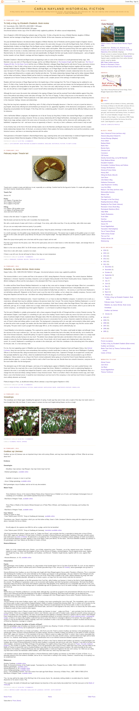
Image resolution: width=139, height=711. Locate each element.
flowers (13, 441)
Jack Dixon (104, 177)
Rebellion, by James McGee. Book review (22, 269)
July (106, 281)
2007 (105, 326)
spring (24, 441)
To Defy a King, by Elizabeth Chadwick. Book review (26, 23)
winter (42, 259)
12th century (14, 143)
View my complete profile (110, 124)
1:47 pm (20, 384)
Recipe (26, 259)
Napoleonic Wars (50, 387)
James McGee (38, 387)
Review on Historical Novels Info (111, 66)
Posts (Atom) (17, 700)
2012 (105, 261)
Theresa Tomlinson (107, 372)
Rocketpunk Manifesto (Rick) (110, 209)
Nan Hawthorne (106, 197)
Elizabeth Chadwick (37, 143)
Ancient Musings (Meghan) (109, 138)
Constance (104, 153)
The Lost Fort (105, 236)
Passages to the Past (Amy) (110, 199)
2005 (105, 331)
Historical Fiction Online (108, 170)
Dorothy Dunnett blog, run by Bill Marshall (114, 158)
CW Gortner (104, 155)
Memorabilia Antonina (107, 192)
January (107, 314)
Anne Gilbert (105, 141)
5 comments (29, 439)
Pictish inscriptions (107, 341)
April (106, 289)
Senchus (104, 219)
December (108, 267)
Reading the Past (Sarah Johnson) (112, 204)
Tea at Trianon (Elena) (108, 231)
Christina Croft (105, 150)
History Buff (104, 172)
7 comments (29, 256)
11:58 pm (21, 256)
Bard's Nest (104, 145)
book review (24, 143)
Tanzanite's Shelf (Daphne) (109, 229)
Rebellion (76, 387)
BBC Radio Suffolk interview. (110, 62)
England (48, 143)
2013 (105, 259)
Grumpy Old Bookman (108, 167)
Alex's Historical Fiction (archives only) (113, 133)
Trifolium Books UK (107, 238)
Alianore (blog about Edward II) (110, 136)
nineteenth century (64, 387)
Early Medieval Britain (108, 160)
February (13, 259)
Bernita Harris (105, 148)
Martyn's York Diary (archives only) (112, 189)
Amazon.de (113, 50)
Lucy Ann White (106, 187)
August (107, 278)
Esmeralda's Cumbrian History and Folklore (114, 165)
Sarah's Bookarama (107, 214)
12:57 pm (21, 141)
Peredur (67, 567)
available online (23, 472)
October (107, 272)
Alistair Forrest (105, 362)
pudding (20, 259)
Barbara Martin (105, 143)
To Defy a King (71, 143)
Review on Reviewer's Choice (110, 64)
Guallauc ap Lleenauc (13, 451)
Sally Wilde (104, 211)
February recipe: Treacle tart (16, 153)
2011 (105, 264)
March (107, 292)
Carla (105, 100)
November (108, 269)
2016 (105, 250)
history (47, 689)
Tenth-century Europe (107, 234)
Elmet (5, 614)
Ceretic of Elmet (21, 537)
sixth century (56, 689)
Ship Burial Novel (106, 221)
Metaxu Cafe (105, 194)
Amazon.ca (121, 50)
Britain (12, 689)
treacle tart (34, 259)
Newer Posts (8, 697)
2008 (105, 323)
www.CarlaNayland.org (73, 13)
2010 (105, 317)
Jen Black (104, 367)
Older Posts (91, 697)
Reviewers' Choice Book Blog (110, 207)
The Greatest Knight (65, 62)
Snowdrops (9, 397)
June (106, 283)
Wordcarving (105, 241)
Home (50, 697)
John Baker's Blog (106, 180)
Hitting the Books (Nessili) (109, 175)
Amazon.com (105, 50)
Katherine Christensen (108, 182)
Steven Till (104, 224)
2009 (105, 320)
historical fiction (58, 143)
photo (19, 441)
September (108, 275)
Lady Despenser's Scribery (109, 185)
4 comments (29, 141)
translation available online (53, 530)
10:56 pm (21, 687)
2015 (105, 253)
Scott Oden (104, 216)
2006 (105, 328)
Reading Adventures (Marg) (109, 202)
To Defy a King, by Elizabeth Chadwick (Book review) (118, 343)
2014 (105, 256)
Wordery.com (115, 48)
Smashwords (128, 56)
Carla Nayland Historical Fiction (69, 8)
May (106, 286)
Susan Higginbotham (107, 226)
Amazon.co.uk (124, 48)
